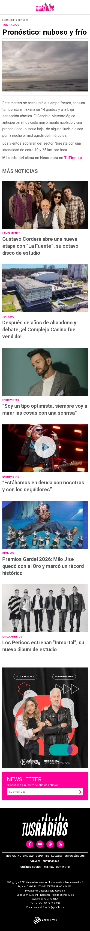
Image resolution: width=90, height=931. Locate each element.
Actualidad (26, 855)
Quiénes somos (31, 867)
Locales (57, 855)
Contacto (63, 867)
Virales (35, 861)
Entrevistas (51, 861)
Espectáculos (75, 855)
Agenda (49, 867)
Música (11, 855)
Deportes (42, 855)
